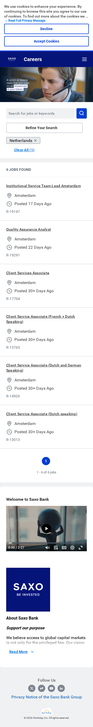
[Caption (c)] (64, 548)
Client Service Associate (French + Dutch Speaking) (40, 319)
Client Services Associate (27, 273)
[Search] (81, 113)
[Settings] (72, 548)
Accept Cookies (46, 41)
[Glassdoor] (41, 688)
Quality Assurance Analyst (28, 229)
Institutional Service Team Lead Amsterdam (43, 186)
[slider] (47, 548)
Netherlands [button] (21, 140)
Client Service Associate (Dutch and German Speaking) (43, 367)
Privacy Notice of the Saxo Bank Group (46, 697)
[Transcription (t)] (56, 548)
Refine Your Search (41, 128)
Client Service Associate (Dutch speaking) (41, 414)
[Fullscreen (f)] (81, 548)
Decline (46, 29)
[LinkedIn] (61, 688)
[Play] (46, 528)
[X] (31, 688)
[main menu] (84, 59)
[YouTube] (51, 688)
